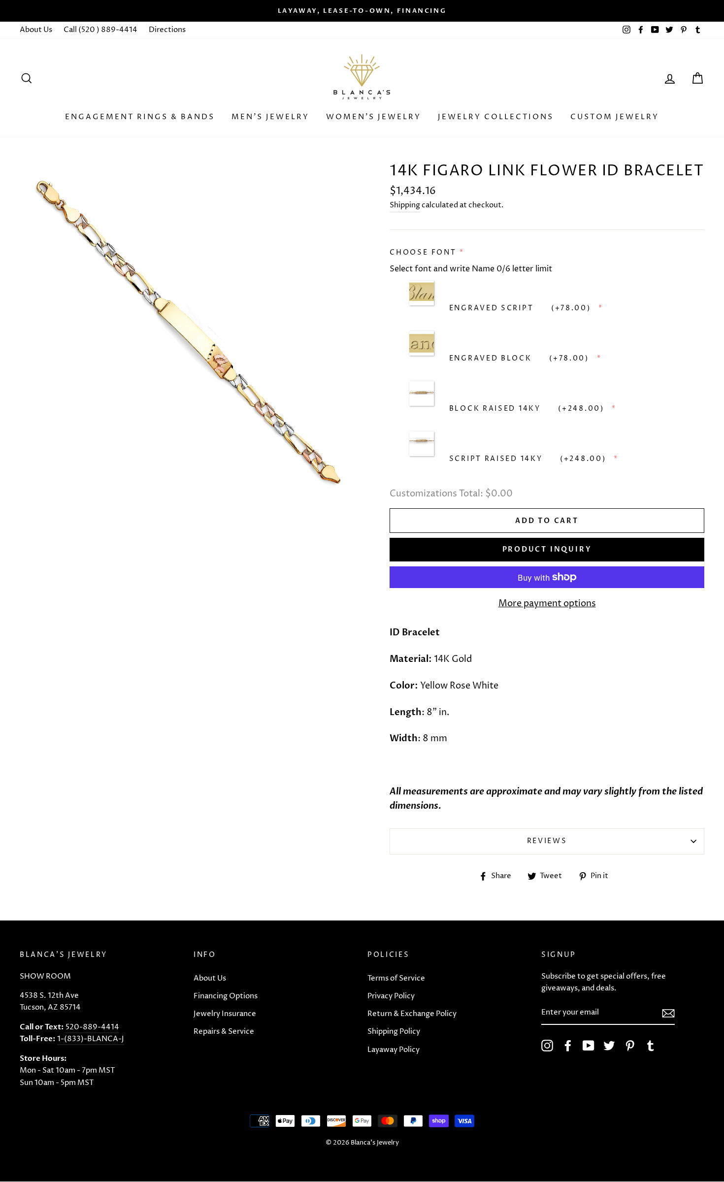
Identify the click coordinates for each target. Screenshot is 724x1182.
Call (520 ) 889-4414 (100, 30)
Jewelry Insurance (225, 1014)
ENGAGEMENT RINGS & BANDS (140, 117)
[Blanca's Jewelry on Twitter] (609, 1045)
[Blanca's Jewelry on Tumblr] (651, 1045)
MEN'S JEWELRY (270, 117)
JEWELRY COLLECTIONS (496, 117)
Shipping (405, 205)
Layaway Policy (393, 1050)
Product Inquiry (547, 549)
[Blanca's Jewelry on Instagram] (547, 1045)
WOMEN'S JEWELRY (373, 117)
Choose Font (423, 252)
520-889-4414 (92, 1027)
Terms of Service (396, 978)
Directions (167, 30)
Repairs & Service (224, 1031)
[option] (362, 11)
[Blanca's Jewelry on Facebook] (568, 1045)
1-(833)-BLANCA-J (90, 1039)
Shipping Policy (393, 1031)
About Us (36, 30)
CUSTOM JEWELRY (614, 117)
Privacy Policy (391, 996)
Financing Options (226, 996)
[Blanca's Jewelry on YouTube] (588, 1045)
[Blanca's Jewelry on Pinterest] (630, 1045)
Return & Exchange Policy (412, 1014)
